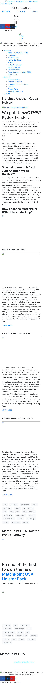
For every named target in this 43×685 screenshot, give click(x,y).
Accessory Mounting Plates (18, 53)
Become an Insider (15, 82)
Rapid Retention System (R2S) (19, 72)
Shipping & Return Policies (18, 84)
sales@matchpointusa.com (24, 662)
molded (6, 639)
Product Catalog (14, 79)
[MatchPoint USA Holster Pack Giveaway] (21, 549)
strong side (15, 522)
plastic (22, 639)
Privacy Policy (13, 89)
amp (5, 505)
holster (17, 508)
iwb (5, 512)
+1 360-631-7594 (24, 658)
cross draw (7, 629)
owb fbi (20, 519)
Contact (11, 87)
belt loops (14, 505)
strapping (31, 639)
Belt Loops (12, 55)
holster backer (28, 508)
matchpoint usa (22, 636)
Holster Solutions (14, 60)
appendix (7, 625)
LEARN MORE (7, 410)
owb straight (31, 519)
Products (6, 11)
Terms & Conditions (15, 91)
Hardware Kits (13, 58)
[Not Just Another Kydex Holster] (15, 107)
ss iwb (6, 522)
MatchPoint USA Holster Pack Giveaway (20, 533)
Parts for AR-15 (14, 67)
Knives (10, 62)
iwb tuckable (8, 515)
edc (29, 629)
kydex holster (20, 515)
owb (14, 639)
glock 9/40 (7, 508)
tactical (25, 522)
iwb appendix (14, 512)
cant (15, 625)
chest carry (25, 505)
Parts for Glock (14, 70)
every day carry (9, 632)
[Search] (15, 22)
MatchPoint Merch (15, 65)
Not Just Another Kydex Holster (20, 100)
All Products (12, 74)
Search (16, 16)
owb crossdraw (9, 519)
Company (21, 11)
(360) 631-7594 (6, 4)
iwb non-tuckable (29, 512)
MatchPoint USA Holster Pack (18, 576)
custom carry (19, 629)
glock (34, 505)
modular (32, 515)
